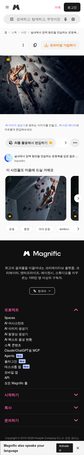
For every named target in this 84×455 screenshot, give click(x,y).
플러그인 (14, 361)
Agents (13, 355)
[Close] (77, 448)
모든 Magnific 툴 (16, 383)
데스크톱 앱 (16, 366)
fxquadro (19, 160)
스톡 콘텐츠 (12, 345)
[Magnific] (42, 254)
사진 (23, 32)
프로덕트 (11, 309)
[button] (42, 291)
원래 (25, 60)
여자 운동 (44, 229)
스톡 (14, 32)
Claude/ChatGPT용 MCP (22, 350)
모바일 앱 (11, 372)
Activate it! (64, 448)
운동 (12, 229)
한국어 (42, 291)
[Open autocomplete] (10, 19)
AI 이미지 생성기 (15, 125)
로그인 (72, 7)
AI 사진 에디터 (67, 125)
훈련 (26, 229)
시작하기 (11, 394)
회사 (8, 407)
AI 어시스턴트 (14, 323)
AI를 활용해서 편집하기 (28, 143)
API (6, 377)
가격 (57, 7)
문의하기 (11, 420)
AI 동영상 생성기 (16, 334)
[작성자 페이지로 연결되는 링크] (8, 158)
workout (64, 229)
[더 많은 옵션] (23, 45)
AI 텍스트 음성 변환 (18, 339)
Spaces (9, 317)
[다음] (66, 142)
